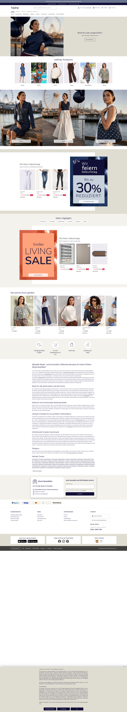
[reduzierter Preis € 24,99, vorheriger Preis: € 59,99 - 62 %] (83, 254)
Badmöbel (79, 420)
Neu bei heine (40, 516)
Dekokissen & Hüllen (52, 460)
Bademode (26, 14)
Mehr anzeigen (83, 490)
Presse (65, 516)
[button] (67, 179)
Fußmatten (52, 221)
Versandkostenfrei (41, 518)
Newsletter (40, 514)
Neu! (12, 14)
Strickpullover (57, 467)
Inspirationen (51, 14)
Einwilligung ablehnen (50, 709)
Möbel (85, 221)
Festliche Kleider (52, 466)
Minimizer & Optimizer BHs (45, 464)
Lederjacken (44, 460)
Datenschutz (28, 548)
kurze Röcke (72, 464)
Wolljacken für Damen (83, 466)
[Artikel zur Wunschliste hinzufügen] (33, 171)
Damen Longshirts (66, 467)
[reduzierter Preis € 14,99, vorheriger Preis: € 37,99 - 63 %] (67, 254)
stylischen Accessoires (69, 372)
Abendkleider (48, 374)
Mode (12, 11)
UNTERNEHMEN (68, 512)
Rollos (67, 464)
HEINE (39, 512)
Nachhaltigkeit (67, 518)
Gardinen (70, 221)
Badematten (61, 221)
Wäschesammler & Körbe (88, 462)
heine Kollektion (60, 14)
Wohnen (18, 11)
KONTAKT (93, 512)
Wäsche (32, 14)
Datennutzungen (80, 671)
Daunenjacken (47, 459)
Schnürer (67, 459)
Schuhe (37, 14)
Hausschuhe (74, 459)
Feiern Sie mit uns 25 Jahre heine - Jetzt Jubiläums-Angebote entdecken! (63, 1)
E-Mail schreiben (97, 516)
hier (71, 678)
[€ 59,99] (93, 311)
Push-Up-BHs (37, 462)
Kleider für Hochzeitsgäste (70, 466)
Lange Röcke (45, 462)
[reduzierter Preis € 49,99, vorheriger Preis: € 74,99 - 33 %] (60, 179)
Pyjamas (41, 459)
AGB (23, 548)
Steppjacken (61, 460)
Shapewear (80, 459)
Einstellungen (63, 709)
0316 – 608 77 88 (96, 529)
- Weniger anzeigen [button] (37, 471)
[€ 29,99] (22, 311)
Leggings (67, 460)
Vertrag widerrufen (15, 548)
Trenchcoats (55, 459)
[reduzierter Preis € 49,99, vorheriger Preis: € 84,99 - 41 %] (44, 179)
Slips (80, 462)
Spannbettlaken (80, 464)
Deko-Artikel (87, 459)
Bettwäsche (43, 221)
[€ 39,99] (45, 311)
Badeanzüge (61, 459)
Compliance (49, 548)
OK (77, 709)
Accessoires (44, 14)
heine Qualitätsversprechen (70, 520)
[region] (63, 689)
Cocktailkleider (86, 395)
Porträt (65, 514)
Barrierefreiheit (36, 548)
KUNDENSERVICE (16, 512)
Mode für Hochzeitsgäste (59, 464)
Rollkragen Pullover (75, 460)
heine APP (39, 520)
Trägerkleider (50, 467)
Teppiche (78, 221)
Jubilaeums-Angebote (32, 11)
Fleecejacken (60, 466)
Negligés (87, 464)
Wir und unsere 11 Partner (45, 671)
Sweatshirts (43, 467)
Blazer (90, 394)
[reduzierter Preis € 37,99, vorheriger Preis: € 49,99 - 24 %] (27, 179)
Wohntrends (41, 377)
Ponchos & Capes (74, 462)
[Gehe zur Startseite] (15, 7)
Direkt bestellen (14, 520)
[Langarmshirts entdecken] (37, 36)
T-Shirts (67, 462)
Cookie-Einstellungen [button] (57, 548)
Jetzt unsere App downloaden (27, 538)
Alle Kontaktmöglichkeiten (100, 520)
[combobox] (48, 7)
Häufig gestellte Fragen (16, 514)
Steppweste (44, 466)
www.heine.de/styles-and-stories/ (74, 452)
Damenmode (18, 14)
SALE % (23, 11)
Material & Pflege (15, 518)
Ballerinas (37, 460)
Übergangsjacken (60, 462)
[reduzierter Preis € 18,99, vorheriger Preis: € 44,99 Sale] (100, 254)
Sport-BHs (35, 464)
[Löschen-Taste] (55, 7)
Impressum (43, 548)
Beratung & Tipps (15, 516)
